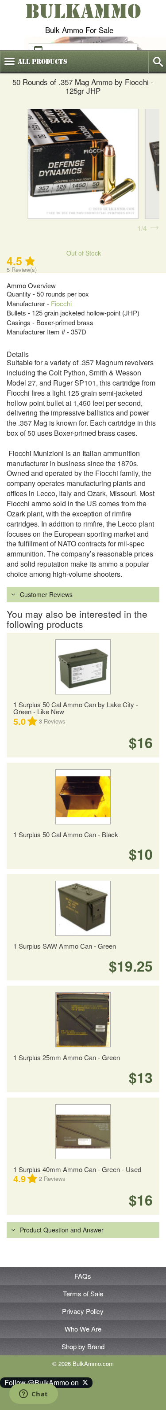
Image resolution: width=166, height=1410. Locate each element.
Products (42, 61)
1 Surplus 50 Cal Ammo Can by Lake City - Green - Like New (75, 708)
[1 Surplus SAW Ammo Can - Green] (83, 908)
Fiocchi (61, 303)
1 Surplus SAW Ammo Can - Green (64, 945)
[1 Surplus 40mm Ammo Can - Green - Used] (83, 1131)
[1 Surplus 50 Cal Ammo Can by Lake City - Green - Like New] (83, 666)
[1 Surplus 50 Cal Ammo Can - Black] (83, 796)
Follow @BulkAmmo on (43, 1382)
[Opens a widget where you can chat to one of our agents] (33, 1395)
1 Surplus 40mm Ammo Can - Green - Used (77, 1169)
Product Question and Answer (62, 1229)
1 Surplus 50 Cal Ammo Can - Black (65, 834)
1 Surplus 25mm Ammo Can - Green (66, 1057)
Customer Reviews (46, 594)
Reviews (52, 721)
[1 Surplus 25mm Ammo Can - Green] (83, 1019)
